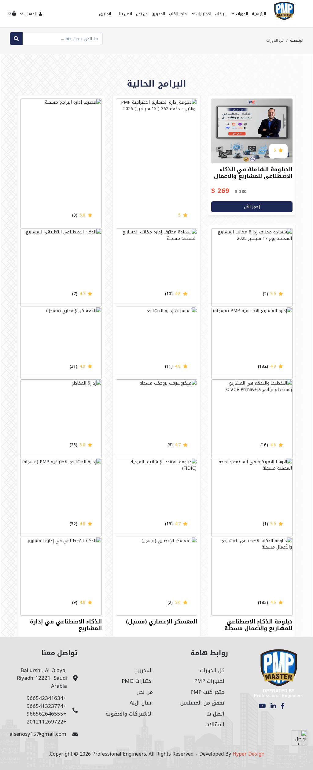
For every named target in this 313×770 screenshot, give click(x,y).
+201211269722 (46, 722)
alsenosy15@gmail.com (37, 734)
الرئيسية (259, 13)
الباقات (220, 13)
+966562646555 (46, 714)
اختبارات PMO (137, 681)
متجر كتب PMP (207, 692)
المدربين (158, 13)
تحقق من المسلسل (202, 703)
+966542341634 (46, 698)
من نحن (142, 13)
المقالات (214, 724)
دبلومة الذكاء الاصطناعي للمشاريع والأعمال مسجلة (258, 625)
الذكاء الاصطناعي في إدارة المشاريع (66, 625)
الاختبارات (203, 13)
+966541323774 (46, 706)
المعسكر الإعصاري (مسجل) (161, 621)
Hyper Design (248, 754)
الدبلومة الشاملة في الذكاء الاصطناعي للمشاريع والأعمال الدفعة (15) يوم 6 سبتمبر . (253, 176)
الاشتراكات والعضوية (129, 714)
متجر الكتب (178, 13)
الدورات (241, 13)
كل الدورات (212, 670)
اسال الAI (141, 703)
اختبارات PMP (209, 681)
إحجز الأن (252, 206)
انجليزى (105, 13)
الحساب (30, 13)
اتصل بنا (125, 13)
